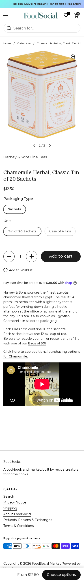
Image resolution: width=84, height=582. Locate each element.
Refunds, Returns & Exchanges (27, 520)
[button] (76, 15)
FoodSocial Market (46, 564)
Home (7, 43)
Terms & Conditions (18, 526)
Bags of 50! (37, 343)
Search (8, 496)
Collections (24, 43)
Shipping (10, 508)
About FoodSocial (17, 514)
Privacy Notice (14, 502)
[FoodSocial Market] (41, 15)
